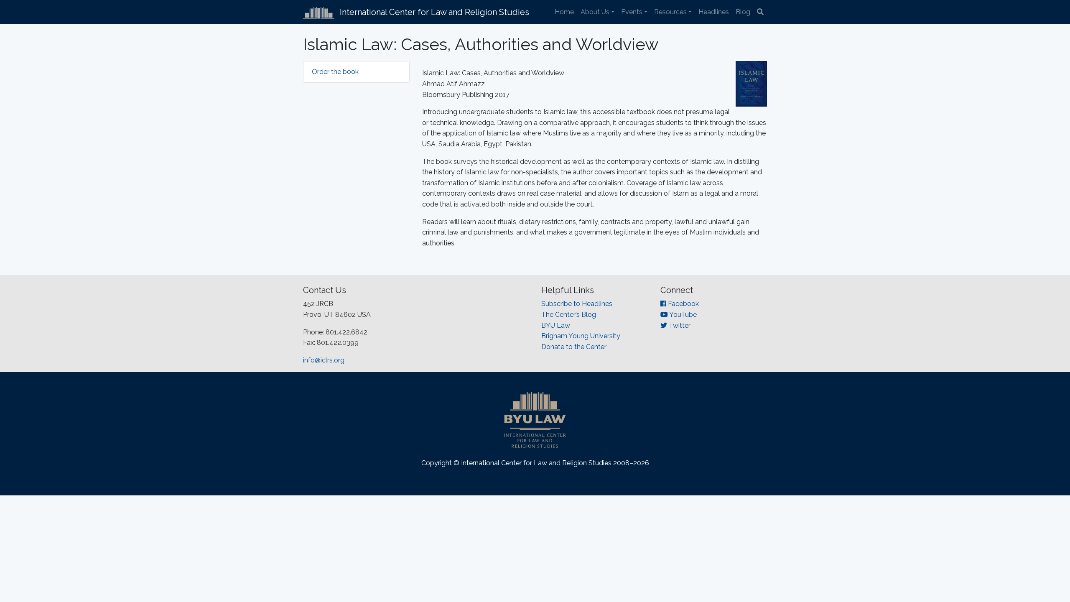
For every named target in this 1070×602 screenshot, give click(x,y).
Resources (670, 12)
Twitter (678, 325)
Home (564, 12)
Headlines (713, 12)
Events (631, 12)
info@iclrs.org (323, 360)
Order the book (335, 72)
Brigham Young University (580, 336)
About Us (595, 12)
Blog (743, 12)
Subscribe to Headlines (576, 304)
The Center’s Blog (568, 315)
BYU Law (555, 325)
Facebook (682, 304)
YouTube (682, 315)
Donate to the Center (573, 347)
